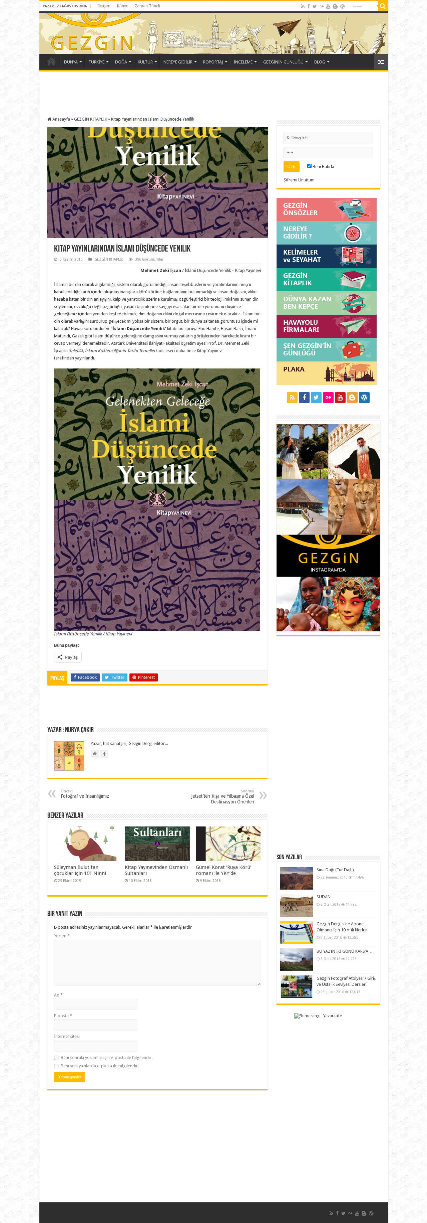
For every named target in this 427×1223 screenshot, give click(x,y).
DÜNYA (71, 61)
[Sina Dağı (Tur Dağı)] (296, 878)
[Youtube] (328, 6)
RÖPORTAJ (213, 61)
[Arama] (383, 6)
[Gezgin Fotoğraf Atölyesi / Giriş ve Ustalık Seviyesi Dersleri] (296, 986)
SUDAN (324, 896)
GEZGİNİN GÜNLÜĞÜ (283, 61)
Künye (122, 6)
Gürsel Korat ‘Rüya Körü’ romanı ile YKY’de (223, 870)
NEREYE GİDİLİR (177, 61)
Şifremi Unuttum (299, 179)
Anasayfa (60, 119)
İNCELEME (243, 61)
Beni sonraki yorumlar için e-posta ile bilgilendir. (106, 1057)
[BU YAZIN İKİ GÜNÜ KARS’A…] (296, 959)
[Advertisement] (213, 95)
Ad (58, 995)
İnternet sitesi (67, 1036)
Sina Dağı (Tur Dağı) (335, 869)
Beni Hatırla (323, 166)
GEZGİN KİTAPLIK (90, 119)
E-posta (63, 1015)
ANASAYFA (51, 61)
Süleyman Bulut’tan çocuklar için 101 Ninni (80, 870)
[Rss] (302, 6)
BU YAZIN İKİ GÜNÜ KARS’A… (345, 951)
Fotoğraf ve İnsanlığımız (85, 794)
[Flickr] (321, 6)
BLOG (319, 61)
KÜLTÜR (145, 61)
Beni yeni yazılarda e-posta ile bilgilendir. (100, 1065)
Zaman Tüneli (147, 6)
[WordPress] (343, 6)
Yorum (62, 935)
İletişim (103, 6)
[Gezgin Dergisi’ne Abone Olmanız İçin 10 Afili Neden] (296, 932)
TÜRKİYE (96, 61)
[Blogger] (335, 6)
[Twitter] (315, 6)
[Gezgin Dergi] (115, 31)
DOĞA (121, 61)
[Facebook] (309, 6)
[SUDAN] (296, 905)
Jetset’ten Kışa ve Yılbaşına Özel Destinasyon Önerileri (222, 796)
